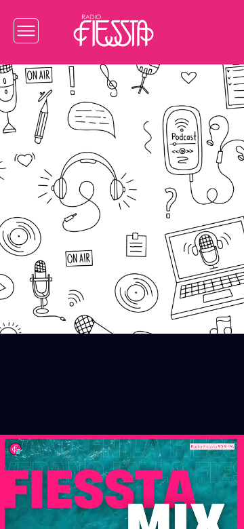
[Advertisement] (122, 189)
